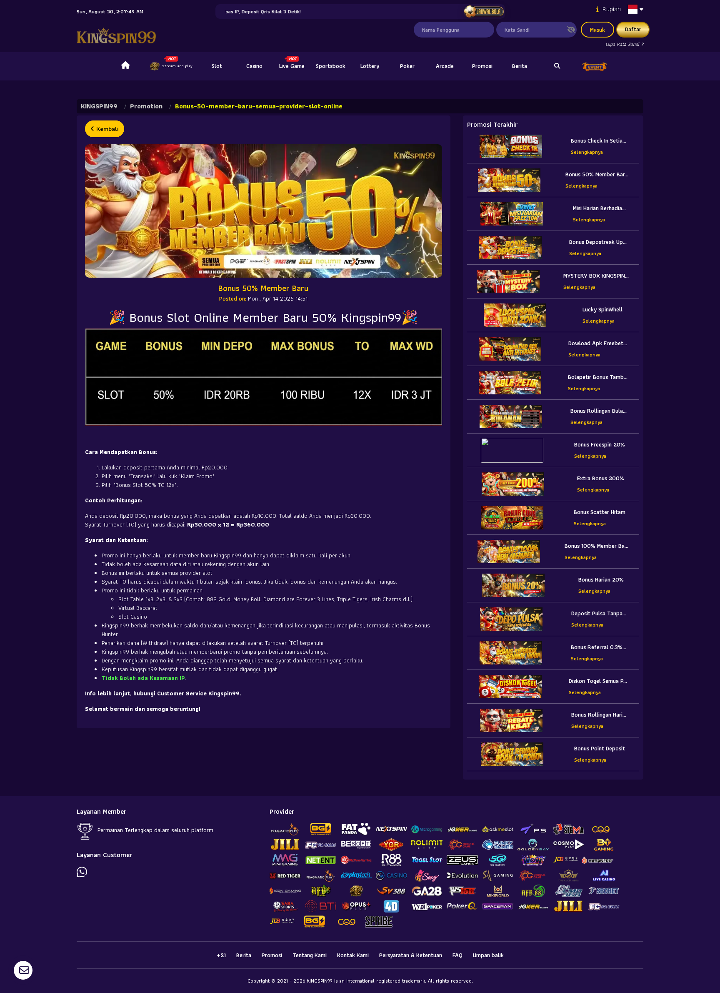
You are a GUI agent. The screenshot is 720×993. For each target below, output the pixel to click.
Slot (217, 65)
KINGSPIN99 (99, 106)
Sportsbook (330, 65)
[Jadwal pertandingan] (483, 11)
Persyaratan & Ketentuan (410, 955)
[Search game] (557, 66)
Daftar (633, 29)
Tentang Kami (309, 955)
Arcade (445, 65)
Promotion (146, 106)
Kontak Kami (353, 955)
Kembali (106, 129)
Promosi (482, 65)
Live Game (292, 65)
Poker (407, 65)
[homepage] (125, 66)
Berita (519, 65)
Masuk (597, 29)
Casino (254, 65)
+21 (221, 955)
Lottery (369, 65)
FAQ (457, 955)
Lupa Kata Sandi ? (624, 44)
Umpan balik (488, 955)
